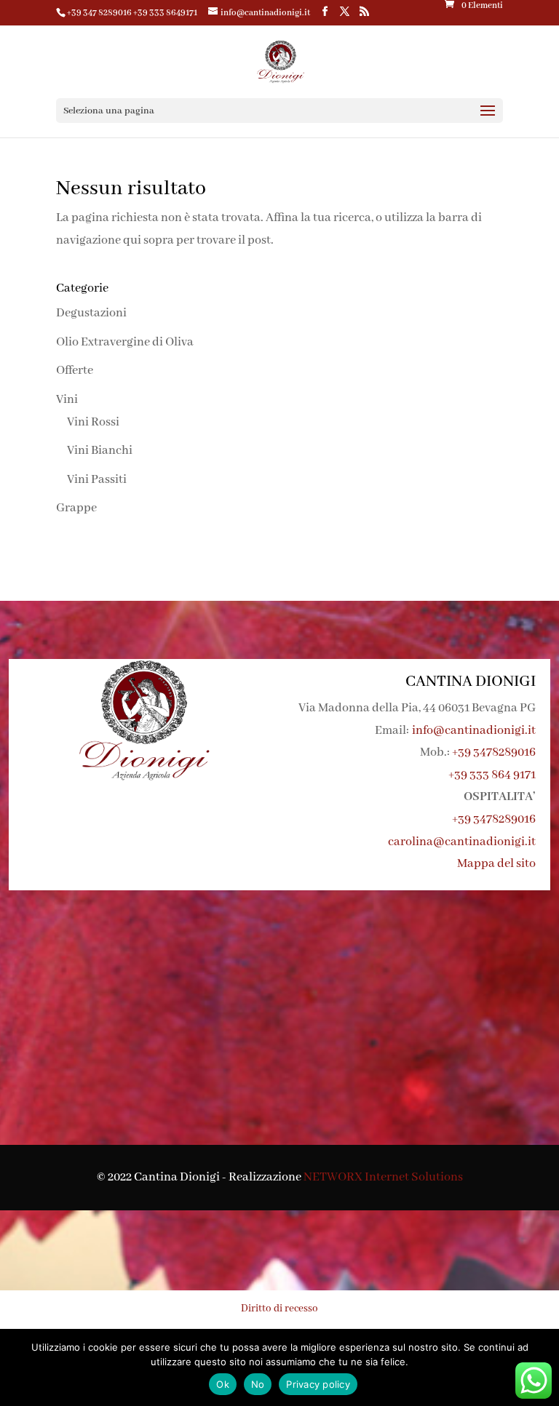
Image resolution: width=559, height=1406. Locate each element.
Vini (67, 399)
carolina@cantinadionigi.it (462, 842)
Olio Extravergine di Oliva (125, 342)
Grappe (76, 508)
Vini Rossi (93, 422)
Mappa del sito (496, 863)
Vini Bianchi (99, 450)
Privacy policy (318, 1384)
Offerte (74, 370)
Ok (222, 1384)
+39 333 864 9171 (492, 775)
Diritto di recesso (279, 1308)
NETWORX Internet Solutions (383, 1177)
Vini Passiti (97, 479)
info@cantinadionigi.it (474, 730)
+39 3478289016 (494, 752)
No (258, 1384)
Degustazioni (91, 313)
